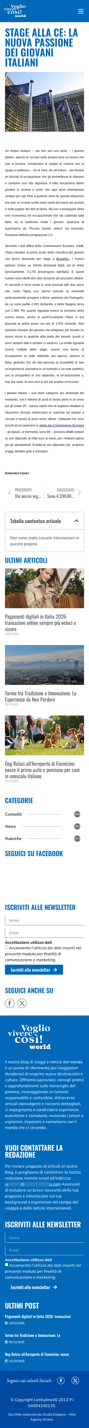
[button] (76, 520)
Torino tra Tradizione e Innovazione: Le (32, 1335)
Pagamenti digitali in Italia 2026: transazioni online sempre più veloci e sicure (40, 622)
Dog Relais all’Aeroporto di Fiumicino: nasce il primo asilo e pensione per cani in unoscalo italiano (42, 770)
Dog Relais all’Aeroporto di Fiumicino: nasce (37, 1354)
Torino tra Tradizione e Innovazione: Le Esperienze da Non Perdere (40, 696)
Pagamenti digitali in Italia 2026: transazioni (38, 1316)
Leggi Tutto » (12, 642)
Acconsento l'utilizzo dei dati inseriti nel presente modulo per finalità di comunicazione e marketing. (43, 953)
